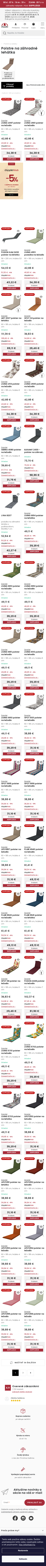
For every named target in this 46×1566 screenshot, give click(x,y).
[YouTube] (31, 1518)
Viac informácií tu (27, 1545)
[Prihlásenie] (16, 25)
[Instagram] (23, 1518)
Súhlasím (23, 1559)
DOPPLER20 (11, 159)
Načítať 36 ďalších (25, 1363)
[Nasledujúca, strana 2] (23, 1373)
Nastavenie (23, 1550)
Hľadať (4, 33)
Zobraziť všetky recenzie (22, 1392)
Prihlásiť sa (34, 1503)
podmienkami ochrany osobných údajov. (17, 1512)
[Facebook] (15, 1518)
